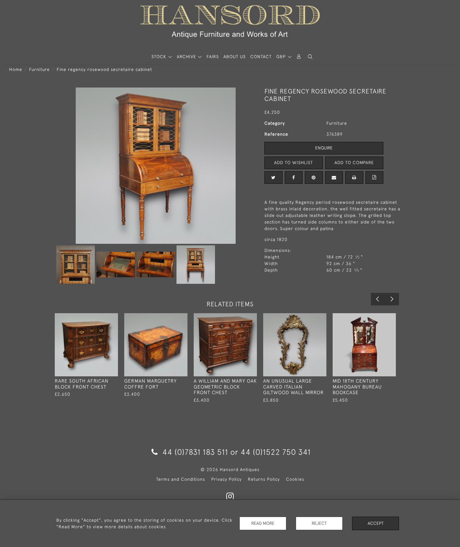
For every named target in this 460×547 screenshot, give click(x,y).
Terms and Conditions (180, 479)
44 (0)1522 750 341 (276, 451)
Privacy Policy (226, 479)
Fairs (213, 56)
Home (15, 69)
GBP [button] (281, 56)
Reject (319, 523)
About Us (234, 56)
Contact (261, 56)
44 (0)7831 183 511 (195, 451)
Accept (376, 523)
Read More (262, 523)
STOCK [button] (159, 56)
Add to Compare (354, 162)
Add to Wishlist (293, 162)
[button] (310, 56)
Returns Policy (264, 479)
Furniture (39, 69)
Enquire (324, 147)
